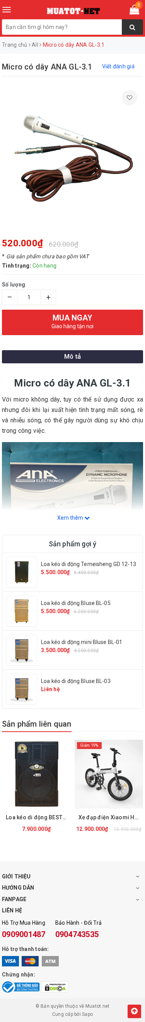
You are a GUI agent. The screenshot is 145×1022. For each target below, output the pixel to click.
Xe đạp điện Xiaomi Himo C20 (110, 817)
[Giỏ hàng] (134, 11)
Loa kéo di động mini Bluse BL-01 (81, 642)
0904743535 (77, 934)
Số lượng (13, 284)
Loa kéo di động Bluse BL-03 (76, 681)
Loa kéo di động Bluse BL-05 (76, 603)
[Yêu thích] (129, 97)
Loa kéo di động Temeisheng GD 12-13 (88, 564)
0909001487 (24, 934)
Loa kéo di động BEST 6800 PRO (38, 817)
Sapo (87, 1014)
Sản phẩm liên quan (37, 724)
